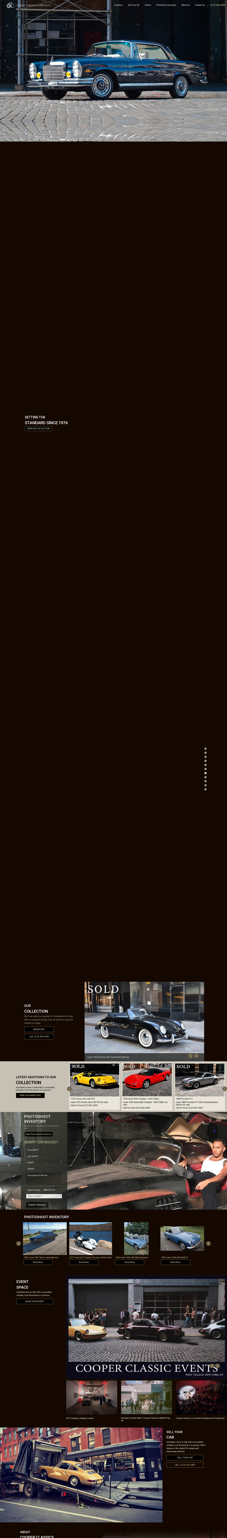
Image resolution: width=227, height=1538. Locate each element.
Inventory (118, 5)
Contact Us (200, 5)
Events (148, 5)
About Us (185, 5)
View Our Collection (38, 428)
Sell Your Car (134, 5)
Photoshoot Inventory (166, 5)
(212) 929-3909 (217, 5)
